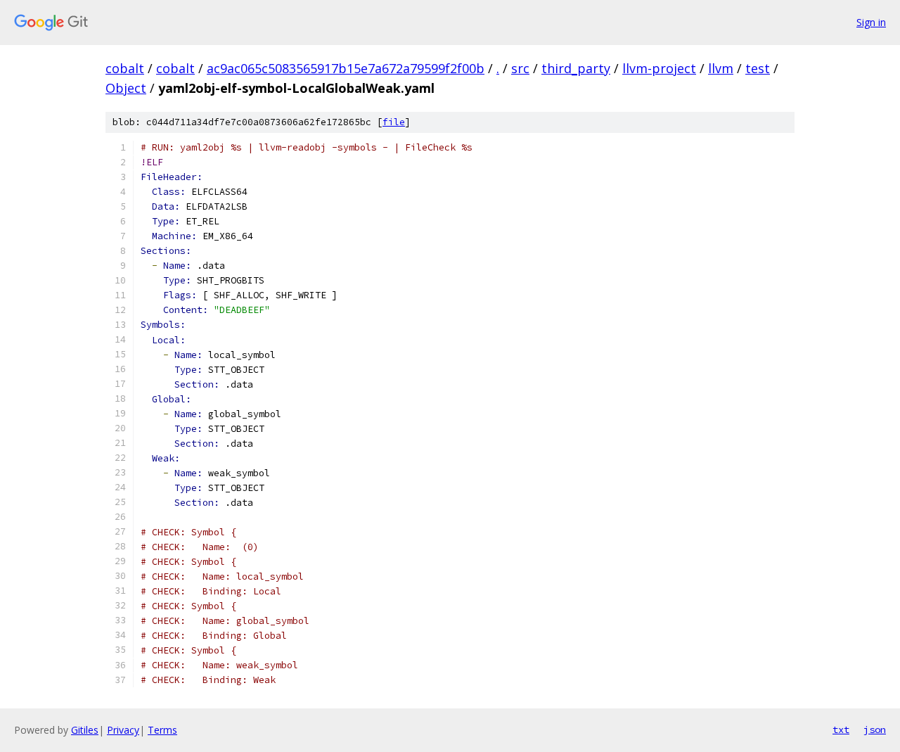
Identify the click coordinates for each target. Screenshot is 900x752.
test (757, 68)
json (874, 729)
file (393, 122)
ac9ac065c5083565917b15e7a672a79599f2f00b (345, 68)
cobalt (124, 68)
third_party (575, 68)
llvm (720, 68)
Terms (162, 730)
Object (125, 87)
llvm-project (659, 68)
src (520, 68)
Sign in (871, 22)
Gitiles (84, 730)
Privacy (123, 730)
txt (840, 729)
